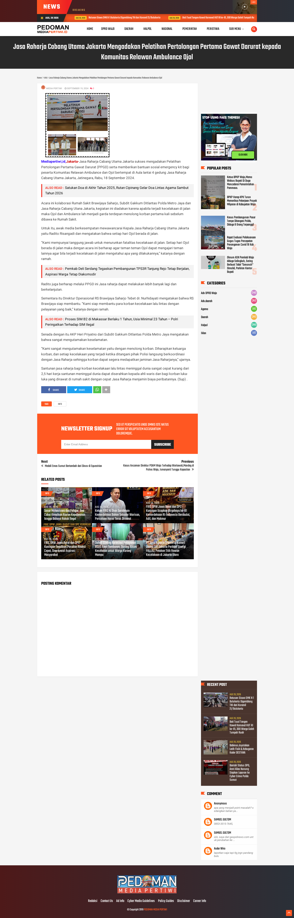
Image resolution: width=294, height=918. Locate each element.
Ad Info (120, 901)
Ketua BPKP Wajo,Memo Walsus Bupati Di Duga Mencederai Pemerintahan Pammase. (240, 183)
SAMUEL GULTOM (222, 819)
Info (60, 404)
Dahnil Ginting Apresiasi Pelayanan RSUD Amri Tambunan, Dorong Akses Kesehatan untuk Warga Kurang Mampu (116, 549)
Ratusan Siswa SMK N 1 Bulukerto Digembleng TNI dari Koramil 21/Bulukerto (120, 17)
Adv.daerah (206, 301)
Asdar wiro (219, 848)
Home (90, 29)
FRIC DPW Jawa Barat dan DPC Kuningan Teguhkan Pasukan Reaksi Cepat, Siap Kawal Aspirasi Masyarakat (65, 549)
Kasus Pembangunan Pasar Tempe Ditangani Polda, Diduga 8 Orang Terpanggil (241, 221)
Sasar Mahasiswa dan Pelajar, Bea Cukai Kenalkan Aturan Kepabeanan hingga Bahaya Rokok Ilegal (64, 515)
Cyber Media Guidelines (141, 901)
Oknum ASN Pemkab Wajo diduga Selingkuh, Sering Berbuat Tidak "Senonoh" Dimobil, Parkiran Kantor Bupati (240, 265)
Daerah (204, 317)
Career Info (199, 901)
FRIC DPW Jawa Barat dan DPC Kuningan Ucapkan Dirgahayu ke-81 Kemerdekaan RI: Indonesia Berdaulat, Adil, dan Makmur (168, 513)
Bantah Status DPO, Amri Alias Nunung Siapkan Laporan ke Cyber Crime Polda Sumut (240, 773)
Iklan (203, 333)
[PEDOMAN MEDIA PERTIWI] (146, 893)
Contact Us (107, 901)
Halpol (204, 325)
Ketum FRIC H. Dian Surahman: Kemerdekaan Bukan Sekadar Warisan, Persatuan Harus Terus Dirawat (117, 515)
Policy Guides (166, 901)
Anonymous (220, 803)
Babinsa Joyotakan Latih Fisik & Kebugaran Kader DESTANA (242, 749)
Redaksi (92, 901)
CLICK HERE (243, 156)
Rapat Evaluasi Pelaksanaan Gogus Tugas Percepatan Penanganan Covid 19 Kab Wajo (241, 243)
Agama (204, 309)
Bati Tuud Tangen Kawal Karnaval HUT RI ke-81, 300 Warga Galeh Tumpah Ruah (215, 17)
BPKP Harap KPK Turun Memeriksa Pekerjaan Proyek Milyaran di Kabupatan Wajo (242, 201)
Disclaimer (183, 901)
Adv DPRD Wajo (209, 293)
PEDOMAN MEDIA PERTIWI (155, 909)
